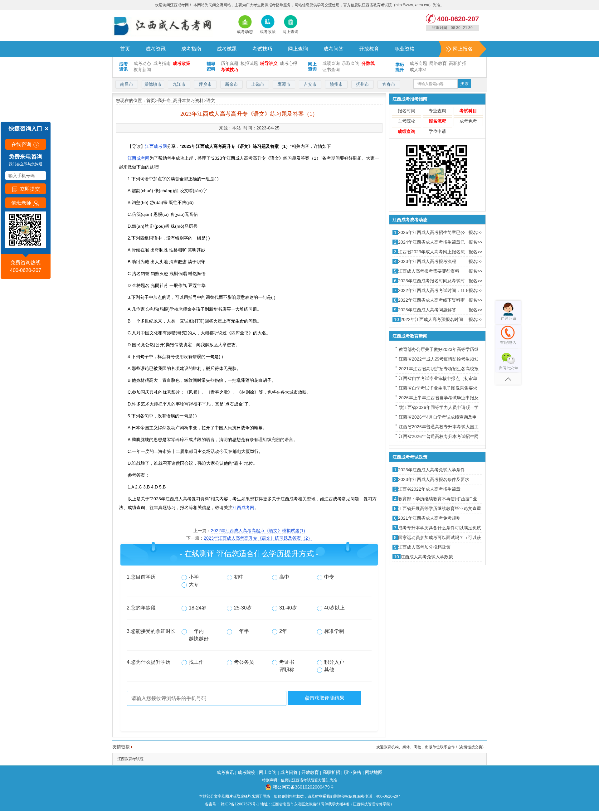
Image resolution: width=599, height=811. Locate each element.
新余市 (231, 84)
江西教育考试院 (130, 759)
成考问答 (333, 48)
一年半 (241, 631)
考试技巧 (262, 48)
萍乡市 (205, 84)
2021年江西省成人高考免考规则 (429, 518)
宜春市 (388, 84)
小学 (194, 577)
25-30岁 (243, 607)
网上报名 (463, 48)
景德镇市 (153, 84)
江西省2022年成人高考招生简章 (429, 489)
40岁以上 (334, 607)
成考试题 (227, 48)
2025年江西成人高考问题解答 (427, 309)
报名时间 (406, 110)
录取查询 (350, 63)
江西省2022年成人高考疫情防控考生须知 (439, 359)
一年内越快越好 (199, 635)
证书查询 (331, 69)
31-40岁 (288, 607)
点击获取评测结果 (324, 698)
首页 (125, 48)
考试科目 (468, 110)
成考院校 (246, 772)
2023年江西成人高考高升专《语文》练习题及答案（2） (258, 538)
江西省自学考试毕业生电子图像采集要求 (438, 388)
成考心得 (288, 63)
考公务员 (244, 662)
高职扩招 (457, 63)
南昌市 (126, 84)
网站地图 (373, 772)
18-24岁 (198, 607)
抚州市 (362, 84)
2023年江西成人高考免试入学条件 (431, 469)
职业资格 (405, 48)
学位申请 (437, 131)
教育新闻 (142, 69)
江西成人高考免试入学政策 (427, 556)
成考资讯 (156, 48)
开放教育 (369, 48)
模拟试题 (249, 63)
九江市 (179, 84)
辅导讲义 (269, 63)
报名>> (475, 232)
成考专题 (418, 63)
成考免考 (468, 121)
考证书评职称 (286, 665)
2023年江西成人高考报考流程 (427, 261)
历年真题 (229, 63)
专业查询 (437, 110)
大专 (194, 584)
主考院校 (406, 121)
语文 (210, 100)
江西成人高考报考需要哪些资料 (428, 271)
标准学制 (334, 631)
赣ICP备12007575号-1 (239, 804)
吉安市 (310, 84)
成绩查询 (331, 63)
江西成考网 (156, 146)
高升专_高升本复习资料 (181, 100)
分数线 (368, 63)
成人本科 (418, 69)
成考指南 (191, 48)
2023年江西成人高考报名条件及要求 (433, 479)
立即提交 (29, 189)
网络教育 (438, 63)
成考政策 (181, 63)
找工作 (196, 662)
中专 (329, 577)
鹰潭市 (283, 84)
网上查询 (298, 48)
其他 (329, 669)
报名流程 (437, 121)
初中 (239, 577)
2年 (283, 631)
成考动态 (142, 63)
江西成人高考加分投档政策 (424, 547)
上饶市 (257, 84)
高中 (284, 577)
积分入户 (334, 662)
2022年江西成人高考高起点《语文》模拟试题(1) (258, 530)
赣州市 (336, 84)
